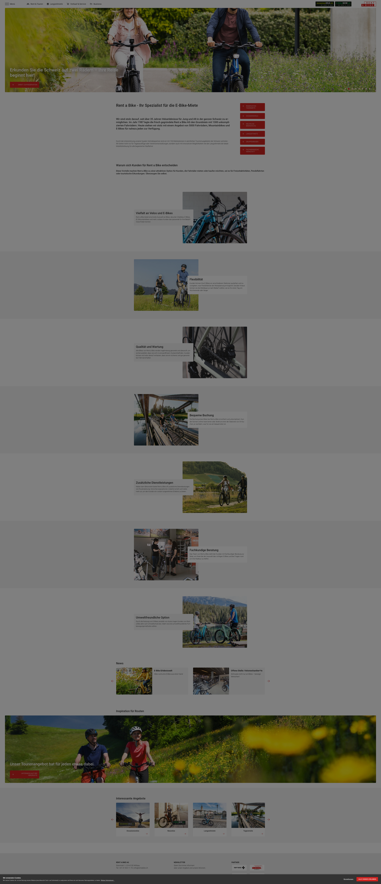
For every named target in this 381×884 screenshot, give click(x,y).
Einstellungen (348, 879)
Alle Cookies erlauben (367, 879)
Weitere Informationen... (108, 880)
